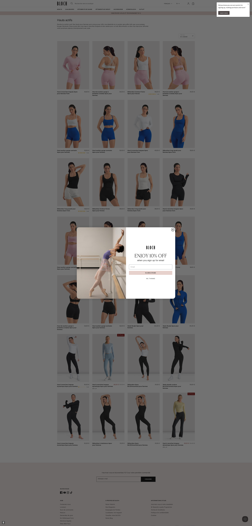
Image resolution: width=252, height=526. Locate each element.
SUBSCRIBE (150, 273)
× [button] (248, 4)
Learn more (224, 13)
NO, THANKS (150, 278)
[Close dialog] (172, 229)
